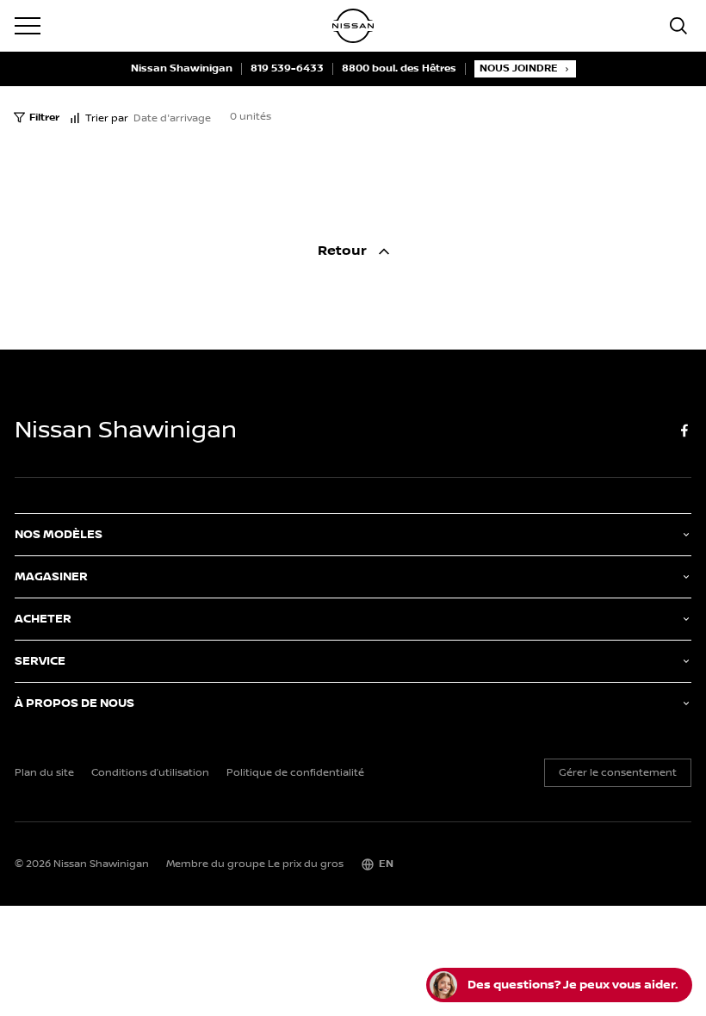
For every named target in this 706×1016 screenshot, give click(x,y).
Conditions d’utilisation (150, 773)
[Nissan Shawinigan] (353, 26)
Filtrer (44, 117)
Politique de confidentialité (295, 773)
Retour (344, 251)
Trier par (106, 118)
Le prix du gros (306, 864)
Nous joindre (519, 68)
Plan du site (44, 773)
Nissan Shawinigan (181, 69)
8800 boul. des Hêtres (399, 69)
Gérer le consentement (618, 772)
